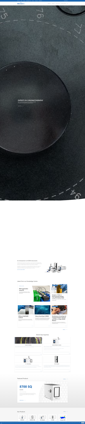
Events (24, 0)
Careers (33, 0)
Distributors (40, 0)
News (21, 0)
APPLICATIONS (58, 3)
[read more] (32, 302)
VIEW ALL (64, 329)
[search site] (67, 3)
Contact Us (36, 0)
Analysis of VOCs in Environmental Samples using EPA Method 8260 (58, 296)
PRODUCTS (49, 3)
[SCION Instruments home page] (20, 4)
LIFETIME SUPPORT (63, 3)
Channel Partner (66, 0)
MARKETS (53, 3)
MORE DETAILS (22, 400)
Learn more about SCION (21, 269)
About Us (18, 0)
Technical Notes (55, 285)
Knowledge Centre (28, 0)
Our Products (21, 411)
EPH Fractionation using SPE (23, 289)
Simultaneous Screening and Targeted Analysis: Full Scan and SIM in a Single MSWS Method (59, 318)
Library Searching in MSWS (42, 316)
